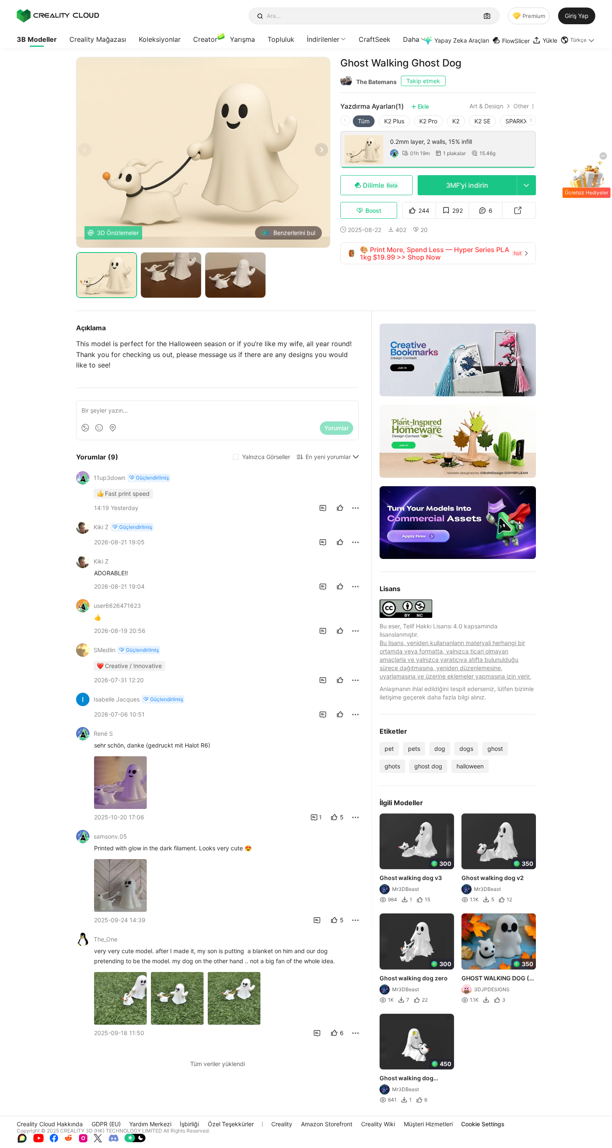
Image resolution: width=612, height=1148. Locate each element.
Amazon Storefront (326, 1124)
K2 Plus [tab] (394, 121)
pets (414, 748)
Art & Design (486, 106)
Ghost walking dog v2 (493, 878)
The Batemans (376, 81)
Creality (281, 1124)
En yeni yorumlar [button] (328, 456)
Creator (205, 39)
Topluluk (281, 39)
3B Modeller (37, 39)
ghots (392, 766)
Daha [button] (411, 39)
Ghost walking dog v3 (411, 878)
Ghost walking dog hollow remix (407, 1078)
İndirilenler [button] (323, 39)
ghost (495, 748)
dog (439, 748)
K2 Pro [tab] (428, 121)
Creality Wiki (378, 1124)
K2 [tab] (455, 121)
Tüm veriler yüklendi (217, 1063)
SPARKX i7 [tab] (519, 121)
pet (389, 748)
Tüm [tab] (364, 121)
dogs (466, 748)
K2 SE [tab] (482, 121)
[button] (578, 40)
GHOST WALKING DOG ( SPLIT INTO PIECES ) (495, 979)
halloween (470, 766)
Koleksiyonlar (160, 39)
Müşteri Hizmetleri (428, 1124)
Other (521, 106)
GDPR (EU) (106, 1124)
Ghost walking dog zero (414, 978)
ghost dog (428, 766)
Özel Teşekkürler (231, 1124)
